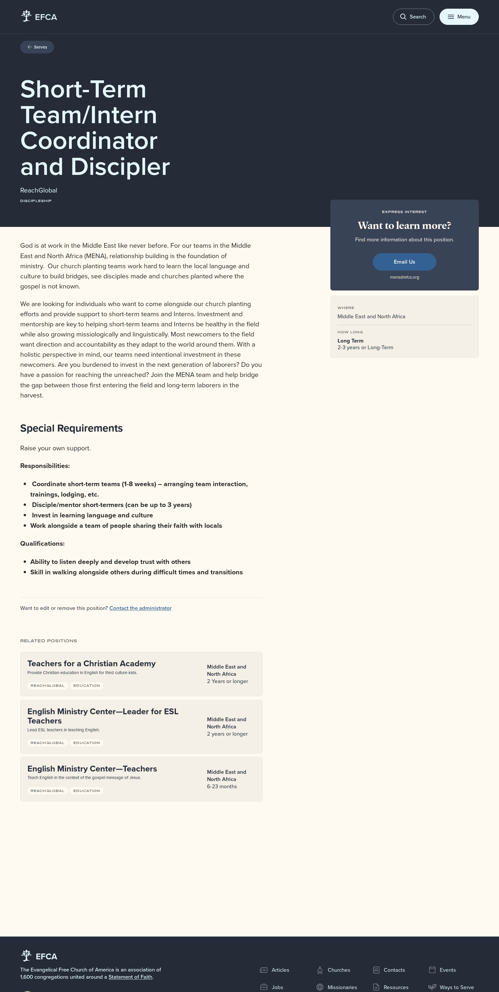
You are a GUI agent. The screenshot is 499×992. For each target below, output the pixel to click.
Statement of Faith (130, 976)
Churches (339, 970)
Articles (280, 970)
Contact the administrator (140, 608)
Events (448, 970)
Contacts (394, 970)
